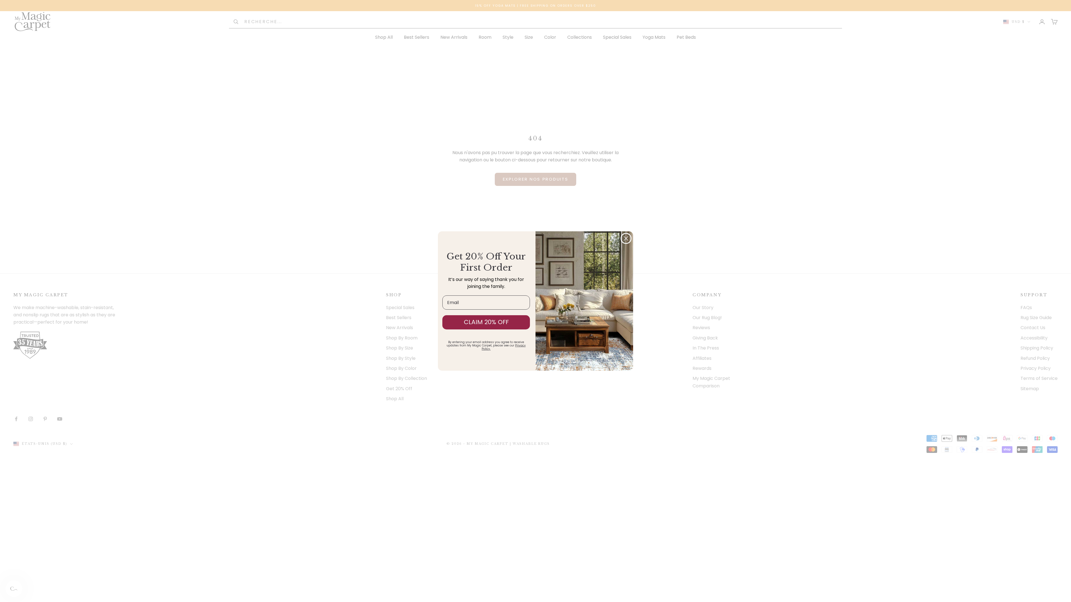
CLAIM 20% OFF (486, 322)
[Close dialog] (626, 238)
